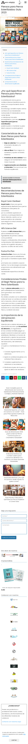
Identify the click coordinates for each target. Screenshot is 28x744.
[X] (11, 378)
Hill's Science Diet (11, 70)
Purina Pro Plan (11, 73)
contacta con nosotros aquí (11, 722)
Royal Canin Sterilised (13, 68)
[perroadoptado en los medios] (12, 557)
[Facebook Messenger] (7, 378)
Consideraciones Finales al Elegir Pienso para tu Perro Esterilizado (12, 77)
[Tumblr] (23, 378)
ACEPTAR (14, 740)
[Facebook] (3, 378)
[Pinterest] (15, 378)
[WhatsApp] (19, 378)
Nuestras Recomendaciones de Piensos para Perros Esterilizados (14, 64)
